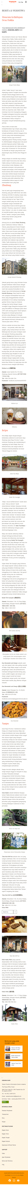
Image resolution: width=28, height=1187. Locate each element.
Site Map (17, 1175)
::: (1, 1)
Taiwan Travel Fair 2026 (16, 1064)
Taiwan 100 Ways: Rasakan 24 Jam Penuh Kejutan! (16, 1048)
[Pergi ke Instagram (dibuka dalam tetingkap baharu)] (14, 1180)
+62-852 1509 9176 (10, 1093)
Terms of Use (13, 1175)
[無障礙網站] (5, 1102)
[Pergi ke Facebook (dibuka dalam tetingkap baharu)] (10, 1180)
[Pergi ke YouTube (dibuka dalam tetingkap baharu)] (18, 1180)
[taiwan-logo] (12, 1)
